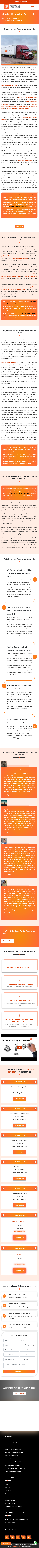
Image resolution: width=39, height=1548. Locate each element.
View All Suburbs (19, 1393)
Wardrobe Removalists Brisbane (14, 1462)
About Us (7, 1487)
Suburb (9, 18)
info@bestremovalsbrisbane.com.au (17, 1519)
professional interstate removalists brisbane (15, 256)
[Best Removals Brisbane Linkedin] (18, 1537)
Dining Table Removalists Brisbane (15, 1468)
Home (3, 18)
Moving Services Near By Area (13, 1506)
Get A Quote (19, 226)
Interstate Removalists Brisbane (14, 1452)
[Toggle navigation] (32, 7)
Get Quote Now (7, 941)
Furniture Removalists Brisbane (14, 1446)
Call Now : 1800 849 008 (20, 1)
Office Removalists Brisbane (13, 1449)
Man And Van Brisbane (11, 1459)
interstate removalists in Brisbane (28, 97)
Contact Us (19, 1237)
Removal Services (10, 1500)
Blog (6, 1494)
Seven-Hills (16, 18)
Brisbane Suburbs (10, 1503)
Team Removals (17, 1546)
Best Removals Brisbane (9, 85)
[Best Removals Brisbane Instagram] (12, 1537)
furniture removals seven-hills (27, 274)
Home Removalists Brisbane (13, 1443)
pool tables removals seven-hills (11, 276)
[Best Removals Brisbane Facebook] (6, 1537)
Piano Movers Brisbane (11, 1455)
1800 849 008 (11, 1522)
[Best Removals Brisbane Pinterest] (23, 1537)
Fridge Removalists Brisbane (13, 1471)
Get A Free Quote (19, 1098)
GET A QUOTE (20, 1371)
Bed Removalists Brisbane (12, 1465)
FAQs (6, 1497)
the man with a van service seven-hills (18, 108)
